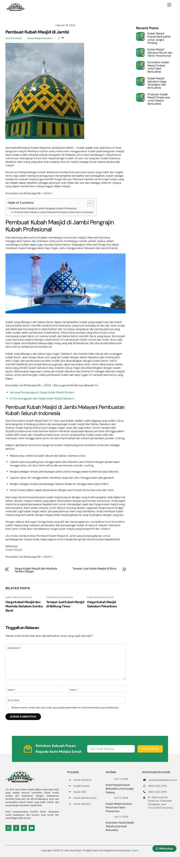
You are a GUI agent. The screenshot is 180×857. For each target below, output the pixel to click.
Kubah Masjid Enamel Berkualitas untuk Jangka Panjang (159, 38)
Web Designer (13, 38)
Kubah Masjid (13, 549)
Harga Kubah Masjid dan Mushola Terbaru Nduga (36, 570)
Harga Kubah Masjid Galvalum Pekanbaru (102, 604)
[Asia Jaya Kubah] (15, 9)
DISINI (47, 193)
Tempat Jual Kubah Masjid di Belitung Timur (65, 604)
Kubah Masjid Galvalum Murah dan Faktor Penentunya (159, 52)
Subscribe (150, 748)
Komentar (14, 648)
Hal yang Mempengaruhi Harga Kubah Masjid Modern (42, 392)
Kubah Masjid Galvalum (39, 38)
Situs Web (13, 700)
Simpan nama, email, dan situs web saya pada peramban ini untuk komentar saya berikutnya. (65, 707)
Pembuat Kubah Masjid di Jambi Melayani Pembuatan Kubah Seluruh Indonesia (53, 212)
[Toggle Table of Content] (89, 203)
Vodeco (135, 850)
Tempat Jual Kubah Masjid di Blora (94, 568)
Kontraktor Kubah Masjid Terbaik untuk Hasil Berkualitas (158, 67)
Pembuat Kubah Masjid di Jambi (37, 32)
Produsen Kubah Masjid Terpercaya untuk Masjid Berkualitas (158, 99)
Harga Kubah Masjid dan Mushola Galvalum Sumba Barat (24, 606)
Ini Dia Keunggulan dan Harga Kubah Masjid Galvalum (42, 398)
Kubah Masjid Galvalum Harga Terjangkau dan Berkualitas (156, 83)
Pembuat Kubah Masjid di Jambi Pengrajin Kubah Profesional (42, 208)
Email (74, 689)
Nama (12, 689)
